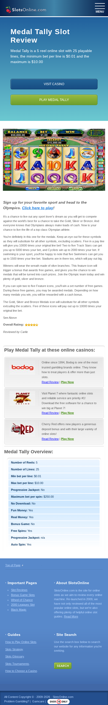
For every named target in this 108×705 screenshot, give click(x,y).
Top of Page (12, 565)
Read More (71, 616)
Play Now (67, 382)
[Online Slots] (25, 10)
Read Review (50, 382)
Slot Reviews (19, 589)
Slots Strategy (14, 649)
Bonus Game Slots (23, 594)
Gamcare (38, 701)
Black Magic (18, 609)
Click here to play (37, 208)
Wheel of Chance (22, 599)
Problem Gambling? (16, 701)
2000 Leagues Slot (23, 604)
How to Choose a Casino (21, 670)
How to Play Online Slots (20, 642)
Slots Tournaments (17, 663)
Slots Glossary (14, 656)
